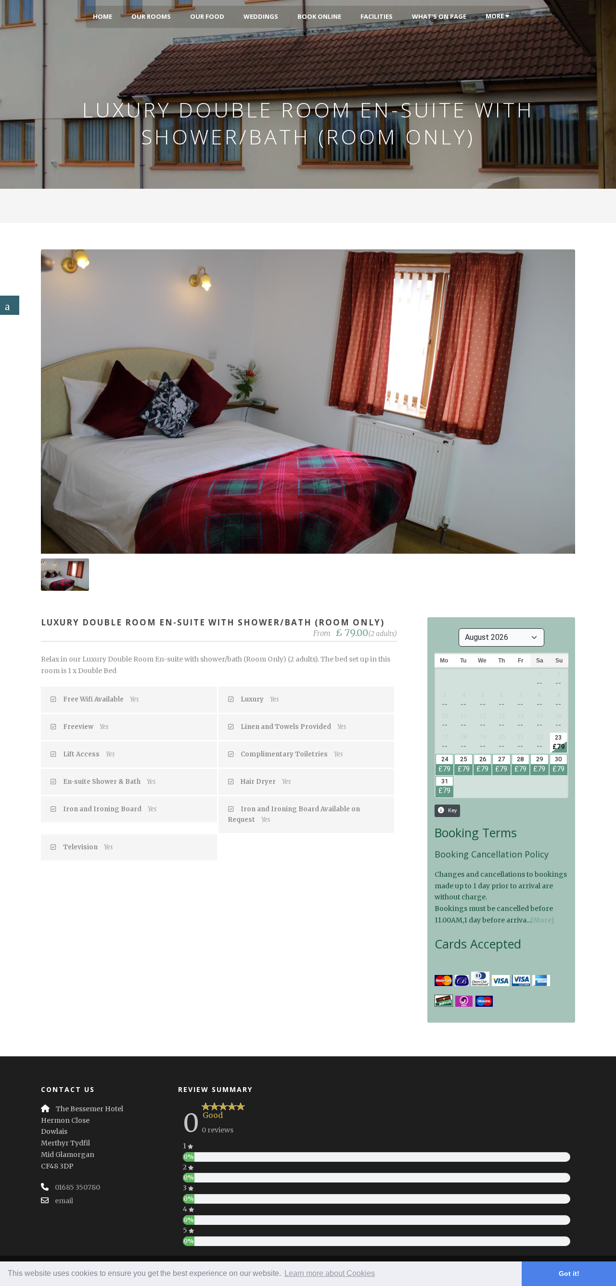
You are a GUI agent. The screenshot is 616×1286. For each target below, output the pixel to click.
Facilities (376, 16)
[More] (542, 920)
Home (102, 16)
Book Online (319, 16)
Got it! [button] (569, 1273)
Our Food (207, 16)
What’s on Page (439, 16)
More (495, 16)
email (64, 1200)
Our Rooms (151, 16)
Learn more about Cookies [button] (329, 1273)
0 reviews (217, 1130)
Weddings (261, 16)
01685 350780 (77, 1187)
